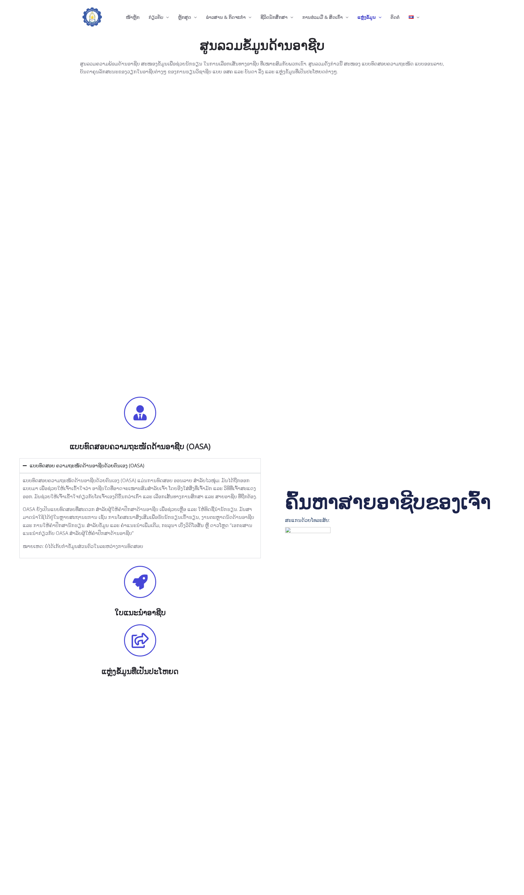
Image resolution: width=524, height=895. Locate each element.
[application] (166, 17)
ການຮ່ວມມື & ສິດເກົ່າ (322, 17)
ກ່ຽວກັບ (156, 17)
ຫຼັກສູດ (184, 17)
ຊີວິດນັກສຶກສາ (273, 17)
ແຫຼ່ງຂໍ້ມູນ (367, 17)
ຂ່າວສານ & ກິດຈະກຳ (226, 17)
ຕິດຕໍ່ (395, 17)
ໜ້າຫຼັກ (132, 17)
